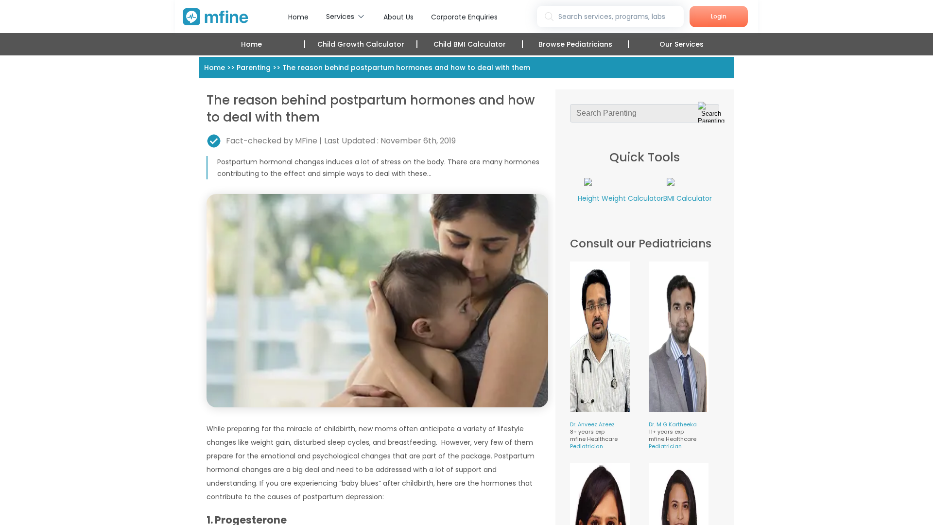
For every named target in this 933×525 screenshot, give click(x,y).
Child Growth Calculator (360, 44)
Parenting (254, 67)
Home (298, 17)
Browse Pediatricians (575, 44)
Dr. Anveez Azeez (592, 424)
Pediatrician (586, 446)
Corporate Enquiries (464, 17)
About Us (398, 17)
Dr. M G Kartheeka (673, 424)
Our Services (681, 44)
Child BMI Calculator (469, 44)
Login (718, 16)
